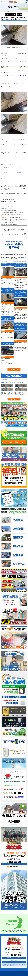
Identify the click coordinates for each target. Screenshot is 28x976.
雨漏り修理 (19, 14)
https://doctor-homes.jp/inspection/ (16, 217)
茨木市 (6, 14)
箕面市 (10, 931)
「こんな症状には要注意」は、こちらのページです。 (12, 172)
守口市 (13, 930)
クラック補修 (13, 14)
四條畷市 (9, 930)
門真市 (6, 930)
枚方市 (21, 930)
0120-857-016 (13, 201)
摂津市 (3, 930)
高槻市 (24, 930)
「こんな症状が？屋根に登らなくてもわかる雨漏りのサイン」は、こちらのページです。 (13, 76)
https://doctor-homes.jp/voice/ (10, 210)
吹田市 (21, 931)
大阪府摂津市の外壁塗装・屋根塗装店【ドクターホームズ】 (10, 971)
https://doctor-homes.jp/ (5, 197)
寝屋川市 (17, 930)
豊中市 (17, 931)
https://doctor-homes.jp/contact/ (12, 224)
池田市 (14, 931)
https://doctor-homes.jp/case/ (10, 208)
